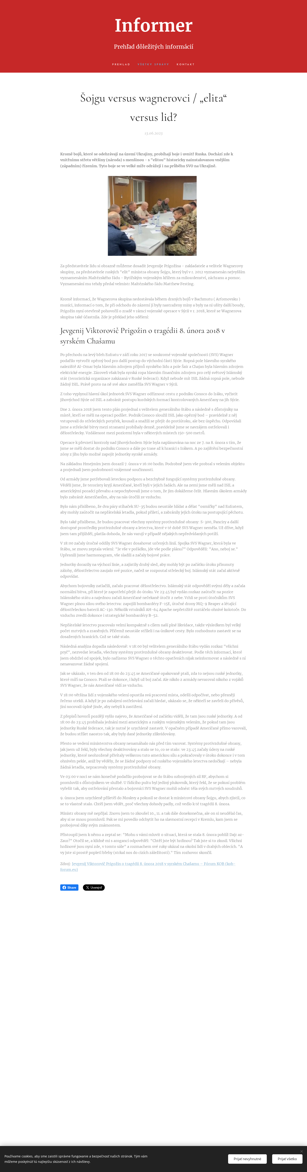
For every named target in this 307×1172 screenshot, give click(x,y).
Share (71, 887)
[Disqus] (153, 956)
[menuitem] (123, 64)
